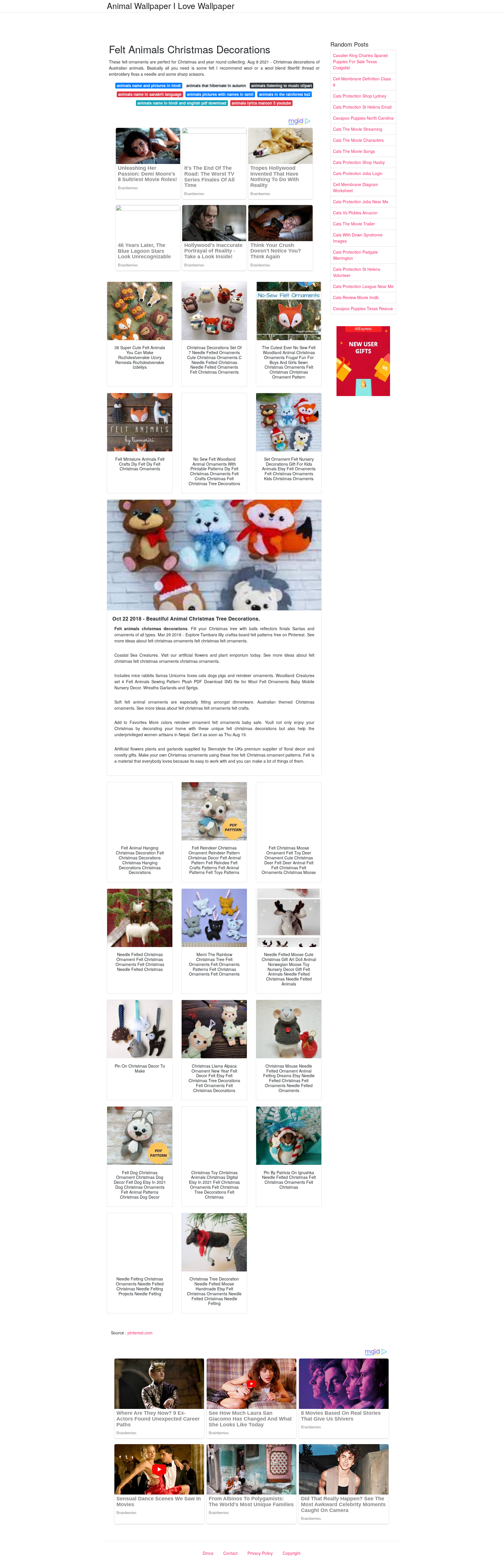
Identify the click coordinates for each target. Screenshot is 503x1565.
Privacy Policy (260, 1553)
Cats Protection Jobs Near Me (360, 201)
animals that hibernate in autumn (216, 85)
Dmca (208, 1553)
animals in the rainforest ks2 (284, 94)
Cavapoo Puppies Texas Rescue (363, 308)
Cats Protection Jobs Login (357, 173)
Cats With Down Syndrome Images (357, 238)
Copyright (291, 1553)
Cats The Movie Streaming (357, 129)
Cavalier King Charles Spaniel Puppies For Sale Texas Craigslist (360, 61)
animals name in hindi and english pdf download (181, 103)
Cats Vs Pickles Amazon (355, 213)
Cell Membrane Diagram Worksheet (355, 187)
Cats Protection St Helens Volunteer (356, 272)
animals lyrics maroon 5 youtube (261, 103)
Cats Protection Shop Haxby (359, 162)
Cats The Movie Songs (354, 151)
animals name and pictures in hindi (149, 85)
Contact (230, 1553)
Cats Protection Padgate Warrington (355, 255)
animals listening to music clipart (281, 85)
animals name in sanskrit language (149, 94)
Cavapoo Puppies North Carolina (363, 118)
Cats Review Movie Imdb (356, 297)
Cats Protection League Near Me (363, 286)
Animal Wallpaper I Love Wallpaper (170, 5)
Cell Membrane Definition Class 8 (362, 82)
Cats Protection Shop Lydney (359, 96)
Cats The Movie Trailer (354, 224)
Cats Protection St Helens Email (362, 107)
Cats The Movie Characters (358, 140)
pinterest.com (140, 1333)
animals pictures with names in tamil (220, 94)
